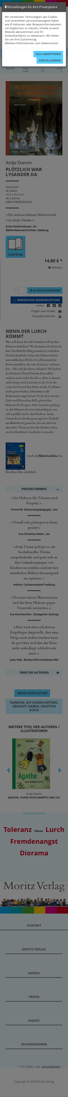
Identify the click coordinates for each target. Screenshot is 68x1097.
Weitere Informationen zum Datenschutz (31, 43)
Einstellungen (50, 60)
